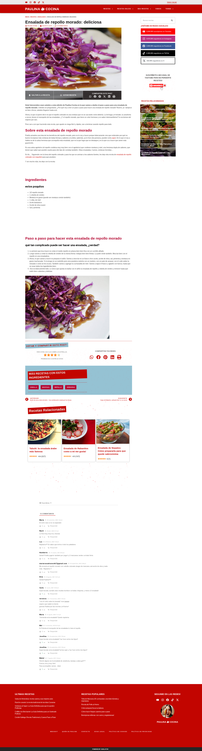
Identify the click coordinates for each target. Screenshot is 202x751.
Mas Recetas (143, 9)
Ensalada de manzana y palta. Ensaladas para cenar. (157, 110)
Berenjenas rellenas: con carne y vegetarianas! (97, 715)
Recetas (107, 9)
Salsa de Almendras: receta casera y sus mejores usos (34, 699)
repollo (58, 387)
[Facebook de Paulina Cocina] (35, 2)
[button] (90, 96)
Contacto (85, 731)
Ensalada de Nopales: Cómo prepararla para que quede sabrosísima (112, 451)
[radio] (45, 355)
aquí (113, 138)
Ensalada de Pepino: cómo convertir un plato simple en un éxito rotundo (157, 119)
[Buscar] (172, 20)
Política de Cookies (118, 731)
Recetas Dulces (124, 9)
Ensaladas (42, 17)
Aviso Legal (99, 731)
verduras (71, 387)
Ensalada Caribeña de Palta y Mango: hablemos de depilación (156, 136)
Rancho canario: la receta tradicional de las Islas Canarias (35, 702)
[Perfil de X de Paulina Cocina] (43, 2)
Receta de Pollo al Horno (90, 704)
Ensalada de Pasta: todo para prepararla (157, 128)
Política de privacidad (141, 731)
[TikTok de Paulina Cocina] (39, 2)
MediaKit (54, 731)
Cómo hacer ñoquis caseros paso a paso (95, 712)
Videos (158, 9)
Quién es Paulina (69, 731)
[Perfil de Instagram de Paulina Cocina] (30, 2)
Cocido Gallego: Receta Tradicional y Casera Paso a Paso (35, 717)
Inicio (27, 17)
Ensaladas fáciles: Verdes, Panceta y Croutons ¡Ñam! (156, 145)
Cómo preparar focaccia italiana (92, 708)
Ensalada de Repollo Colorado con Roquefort (155, 154)
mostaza (45, 387)
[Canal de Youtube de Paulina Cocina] (26, 2)
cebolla (33, 387)
